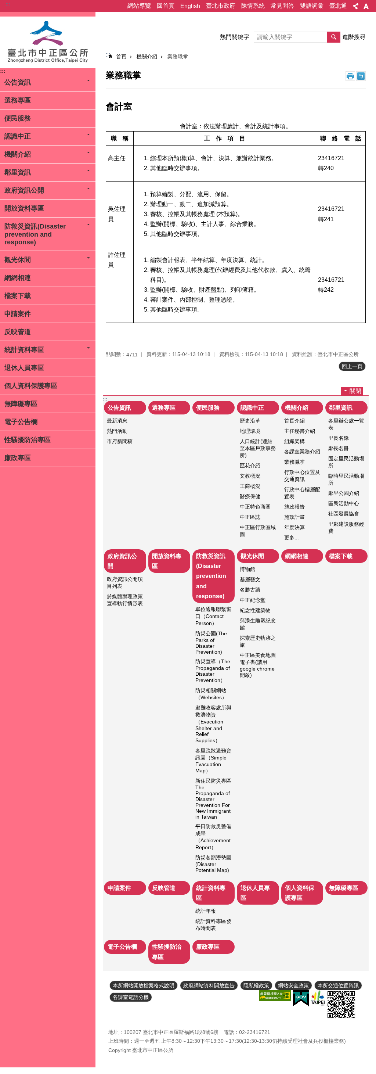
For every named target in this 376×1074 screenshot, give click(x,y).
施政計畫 (294, 517)
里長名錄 (338, 438)
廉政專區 (17, 457)
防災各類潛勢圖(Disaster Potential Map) (213, 864)
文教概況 (250, 476)
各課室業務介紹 (302, 452)
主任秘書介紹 (299, 431)
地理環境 (250, 431)
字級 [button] (366, 6)
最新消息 (117, 421)
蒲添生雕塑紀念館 (258, 624)
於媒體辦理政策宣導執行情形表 (125, 599)
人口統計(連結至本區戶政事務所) (258, 448)
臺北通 (338, 6)
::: (8, 4)
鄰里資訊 (17, 172)
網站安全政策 (293, 985)
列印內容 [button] (350, 76)
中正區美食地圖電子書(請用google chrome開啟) (258, 665)
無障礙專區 (20, 403)
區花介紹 (250, 465)
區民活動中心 (343, 503)
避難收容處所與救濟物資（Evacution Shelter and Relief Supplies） (213, 724)
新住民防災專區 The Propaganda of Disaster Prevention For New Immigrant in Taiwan (213, 799)
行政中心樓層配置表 (302, 492)
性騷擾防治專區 (27, 439)
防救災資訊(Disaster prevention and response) (35, 234)
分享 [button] (355, 6)
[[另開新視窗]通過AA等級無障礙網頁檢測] (275, 995)
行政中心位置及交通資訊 (302, 475)
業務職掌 (177, 57)
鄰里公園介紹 (343, 493)
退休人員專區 (24, 367)
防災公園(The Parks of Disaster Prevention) (211, 643)
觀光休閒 (17, 259)
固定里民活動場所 (346, 462)
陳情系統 (253, 6)
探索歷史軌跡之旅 (258, 641)
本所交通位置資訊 (338, 985)
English (190, 6)
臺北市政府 (220, 6)
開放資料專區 (24, 208)
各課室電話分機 (131, 997)
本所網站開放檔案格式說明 (143, 985)
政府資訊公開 (24, 190)
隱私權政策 (256, 985)
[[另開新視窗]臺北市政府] (318, 998)
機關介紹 (17, 154)
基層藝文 (250, 579)
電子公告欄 (20, 421)
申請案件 (17, 313)
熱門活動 (117, 431)
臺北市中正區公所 (47, 42)
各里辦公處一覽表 (346, 424)
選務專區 (17, 100)
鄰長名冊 (338, 448)
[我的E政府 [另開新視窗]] (301, 998)
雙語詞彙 (311, 6)
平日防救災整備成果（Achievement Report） (213, 836)
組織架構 (294, 441)
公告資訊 (17, 82)
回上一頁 (352, 366)
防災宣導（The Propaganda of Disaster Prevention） (212, 670)
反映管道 (17, 331)
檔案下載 (17, 295)
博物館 (247, 569)
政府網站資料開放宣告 (209, 985)
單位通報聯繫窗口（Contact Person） (213, 616)
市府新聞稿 (120, 441)
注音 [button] (361, 76)
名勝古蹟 (250, 590)
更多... (291, 537)
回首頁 (165, 6)
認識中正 (17, 136)
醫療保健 (250, 496)
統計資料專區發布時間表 (213, 924)
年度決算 (294, 527)
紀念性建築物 (255, 610)
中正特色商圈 (255, 507)
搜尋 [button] (333, 37)
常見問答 (282, 6)
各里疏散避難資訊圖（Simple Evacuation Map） (213, 760)
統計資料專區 (24, 349)
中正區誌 (250, 517)
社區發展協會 (343, 514)
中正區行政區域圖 (258, 530)
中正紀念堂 (252, 600)
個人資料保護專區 (30, 385)
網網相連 (17, 277)
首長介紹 (294, 421)
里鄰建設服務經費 (346, 527)
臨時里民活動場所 (346, 479)
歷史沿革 (250, 421)
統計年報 (205, 911)
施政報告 (294, 507)
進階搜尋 (354, 37)
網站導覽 (139, 6)
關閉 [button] (355, 391)
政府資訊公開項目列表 (125, 582)
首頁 (121, 57)
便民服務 (17, 118)
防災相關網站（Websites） (211, 693)
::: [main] (108, 54)
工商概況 (250, 486)
